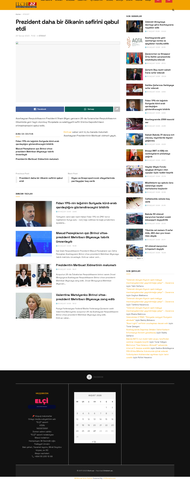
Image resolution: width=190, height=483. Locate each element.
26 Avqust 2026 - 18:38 (67, 246)
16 (112, 419)
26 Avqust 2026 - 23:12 (156, 63)
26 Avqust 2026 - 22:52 (156, 92)
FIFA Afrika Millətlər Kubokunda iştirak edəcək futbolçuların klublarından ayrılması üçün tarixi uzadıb (147, 354)
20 (94, 425)
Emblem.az (108, 471)
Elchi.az (67, 132)
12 (89, 419)
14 (101, 419)
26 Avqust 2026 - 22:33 (156, 144)
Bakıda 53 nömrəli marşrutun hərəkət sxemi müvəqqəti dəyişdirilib (158, 217)
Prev (131, 258)
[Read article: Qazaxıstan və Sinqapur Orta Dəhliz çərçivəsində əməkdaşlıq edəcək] (134, 58)
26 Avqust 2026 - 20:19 (156, 176)
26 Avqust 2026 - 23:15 (155, 47)
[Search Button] (173, 10)
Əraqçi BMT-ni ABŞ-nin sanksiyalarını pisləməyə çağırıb (157, 153)
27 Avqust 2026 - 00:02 (156, 31)
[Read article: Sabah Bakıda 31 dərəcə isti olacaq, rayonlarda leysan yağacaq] (134, 139)
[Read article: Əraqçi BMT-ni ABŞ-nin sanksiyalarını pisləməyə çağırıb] (134, 155)
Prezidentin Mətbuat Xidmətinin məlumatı (37, 159)
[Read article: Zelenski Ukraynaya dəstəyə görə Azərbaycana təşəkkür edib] (134, 26)
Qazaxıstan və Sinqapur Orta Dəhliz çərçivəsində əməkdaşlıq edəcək (157, 57)
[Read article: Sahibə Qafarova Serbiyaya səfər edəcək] (134, 90)
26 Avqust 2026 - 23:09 (156, 76)
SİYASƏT (26, 14)
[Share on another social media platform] (117, 109)
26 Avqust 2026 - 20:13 (156, 224)
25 (83, 431)
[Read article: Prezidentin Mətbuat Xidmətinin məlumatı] (34, 276)
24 (77, 431)
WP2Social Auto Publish (83, 478)
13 (95, 419)
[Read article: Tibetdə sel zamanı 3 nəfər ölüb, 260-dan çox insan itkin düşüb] (134, 235)
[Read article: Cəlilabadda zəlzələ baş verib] (134, 203)
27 (94, 431)
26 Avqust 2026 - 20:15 (156, 205)
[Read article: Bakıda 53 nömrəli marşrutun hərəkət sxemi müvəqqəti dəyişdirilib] (134, 219)
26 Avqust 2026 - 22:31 (156, 160)
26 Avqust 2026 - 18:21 (66, 269)
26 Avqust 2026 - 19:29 (156, 253)
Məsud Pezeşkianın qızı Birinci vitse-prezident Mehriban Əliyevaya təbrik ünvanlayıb (35, 151)
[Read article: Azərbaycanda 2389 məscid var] (134, 124)
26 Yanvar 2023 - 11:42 (25, 36)
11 (83, 419)
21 (101, 425)
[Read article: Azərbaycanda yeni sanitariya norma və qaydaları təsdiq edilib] (134, 42)
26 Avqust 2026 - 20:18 (156, 192)
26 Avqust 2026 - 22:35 (156, 126)
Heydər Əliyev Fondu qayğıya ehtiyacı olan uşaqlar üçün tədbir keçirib (159, 169)
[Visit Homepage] (26, 5)
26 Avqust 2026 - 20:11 (155, 240)
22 (106, 425)
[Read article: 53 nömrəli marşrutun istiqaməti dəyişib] (134, 251)
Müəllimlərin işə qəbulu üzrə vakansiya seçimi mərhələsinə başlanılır (159, 185)
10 (77, 419)
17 (77, 425)
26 (89, 431)
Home (18, 14)
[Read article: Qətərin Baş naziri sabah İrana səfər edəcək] (134, 74)
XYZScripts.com (109, 478)
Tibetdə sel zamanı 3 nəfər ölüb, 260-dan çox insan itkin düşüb (159, 233)
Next (139, 258)
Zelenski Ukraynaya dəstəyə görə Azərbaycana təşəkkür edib (159, 25)
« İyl (94, 441)
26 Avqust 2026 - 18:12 (66, 303)
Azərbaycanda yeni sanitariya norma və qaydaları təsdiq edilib (157, 40)
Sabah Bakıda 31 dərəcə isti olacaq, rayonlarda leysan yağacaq (159, 137)
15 (106, 419)
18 (83, 425)
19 (89, 425)
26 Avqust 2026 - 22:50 (67, 212)
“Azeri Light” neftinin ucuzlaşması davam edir (147, 323)
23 (112, 425)
